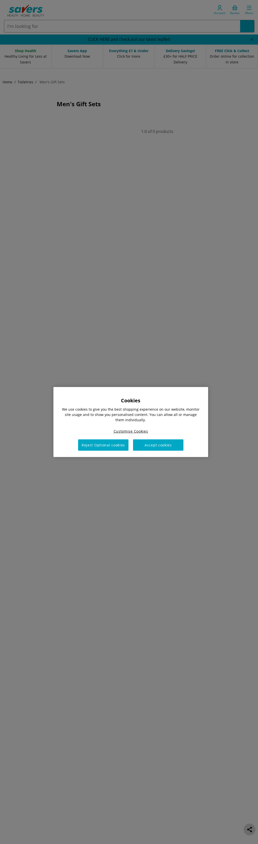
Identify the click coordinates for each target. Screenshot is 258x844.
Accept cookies (158, 445)
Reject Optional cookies (103, 445)
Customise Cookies (131, 431)
